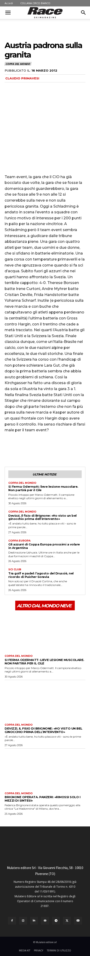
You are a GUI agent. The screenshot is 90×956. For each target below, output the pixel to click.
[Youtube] (78, 921)
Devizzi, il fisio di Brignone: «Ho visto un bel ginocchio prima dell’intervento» (42, 517)
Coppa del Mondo (18, 64)
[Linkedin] (34, 921)
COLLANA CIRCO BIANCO (35, 3)
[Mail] (45, 921)
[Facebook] (9, 449)
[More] (52, 449)
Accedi (9, 3)
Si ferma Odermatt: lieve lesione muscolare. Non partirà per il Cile (43, 488)
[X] (19, 449)
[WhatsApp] (41, 449)
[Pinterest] (30, 449)
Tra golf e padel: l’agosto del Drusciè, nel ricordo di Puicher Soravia (41, 575)
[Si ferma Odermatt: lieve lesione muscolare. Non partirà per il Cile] (45, 632)
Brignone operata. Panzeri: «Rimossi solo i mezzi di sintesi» (42, 798)
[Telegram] (56, 921)
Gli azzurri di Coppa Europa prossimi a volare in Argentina (44, 546)
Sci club (14, 569)
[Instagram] (23, 921)
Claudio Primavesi (22, 78)
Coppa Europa (19, 540)
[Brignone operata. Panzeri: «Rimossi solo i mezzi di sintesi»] (45, 769)
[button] (7, 12)
